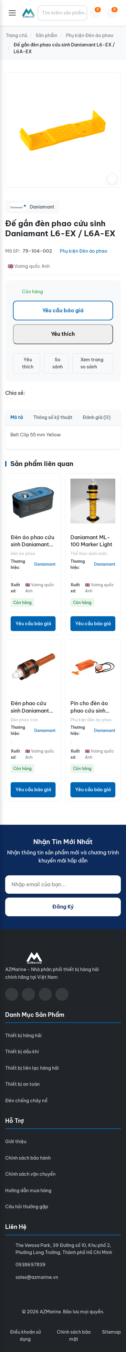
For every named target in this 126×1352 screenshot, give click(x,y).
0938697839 (31, 1265)
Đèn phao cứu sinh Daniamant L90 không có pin (32, 710)
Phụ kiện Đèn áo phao (83, 251)
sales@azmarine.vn (37, 1277)
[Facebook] (11, 994)
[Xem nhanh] (54, 483)
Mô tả (16, 417)
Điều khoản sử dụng (25, 1335)
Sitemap (111, 1332)
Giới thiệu (15, 1141)
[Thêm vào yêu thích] (54, 525)
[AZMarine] (28, 12)
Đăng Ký (63, 906)
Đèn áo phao (23, 553)
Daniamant (45, 564)
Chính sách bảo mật (74, 1335)
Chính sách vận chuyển (30, 1174)
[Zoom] (112, 179)
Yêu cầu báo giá (63, 310)
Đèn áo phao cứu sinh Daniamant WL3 (32, 544)
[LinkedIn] (62, 994)
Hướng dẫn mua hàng (28, 1190)
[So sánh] (54, 497)
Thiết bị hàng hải (23, 1035)
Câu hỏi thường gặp (26, 1207)
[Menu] (12, 13)
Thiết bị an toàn (22, 1084)
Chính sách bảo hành (28, 1158)
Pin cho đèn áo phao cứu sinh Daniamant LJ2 (89, 710)
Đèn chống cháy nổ (26, 1101)
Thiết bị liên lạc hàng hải (32, 1068)
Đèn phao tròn (24, 719)
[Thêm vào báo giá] (54, 511)
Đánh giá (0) (96, 417)
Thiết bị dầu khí (22, 1052)
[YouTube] (28, 994)
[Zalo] (45, 994)
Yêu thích (63, 334)
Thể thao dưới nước (88, 553)
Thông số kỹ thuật (52, 417)
